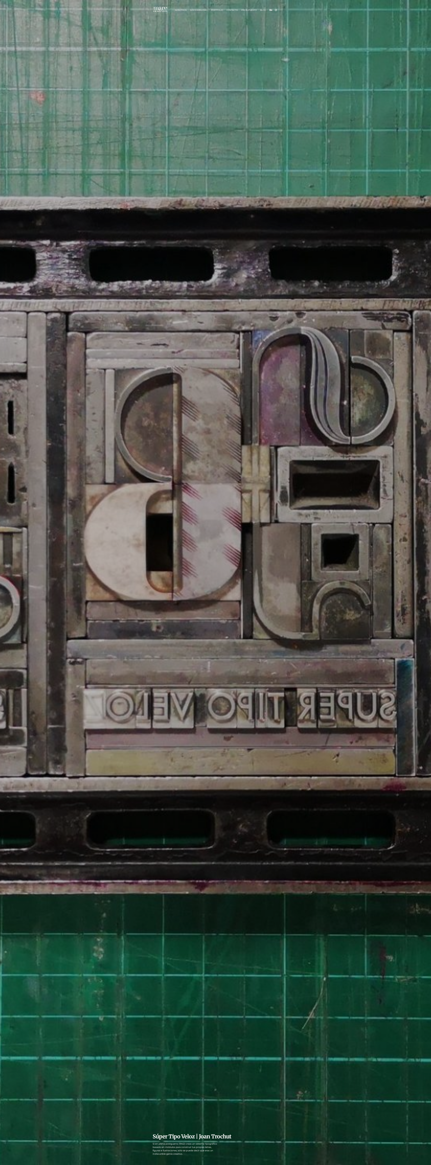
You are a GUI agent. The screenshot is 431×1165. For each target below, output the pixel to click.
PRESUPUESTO (249, 10)
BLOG (263, 10)
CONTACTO (232, 10)
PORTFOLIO (217, 10)
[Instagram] (275, 10)
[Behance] (270, 10)
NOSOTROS (181, 10)
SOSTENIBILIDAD (199, 10)
